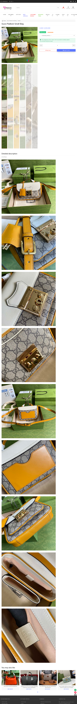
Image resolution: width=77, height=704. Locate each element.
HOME (4, 14)
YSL (68, 14)
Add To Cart (67, 50)
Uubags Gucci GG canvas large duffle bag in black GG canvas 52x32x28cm (29, 687)
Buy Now (48, 50)
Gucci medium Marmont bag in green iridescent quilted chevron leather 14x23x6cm (66, 687)
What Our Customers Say (46, 701)
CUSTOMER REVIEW (33, 15)
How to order (4, 701)
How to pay (23, 701)
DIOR (63, 14)
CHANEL (57, 14)
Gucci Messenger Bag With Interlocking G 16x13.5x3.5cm (48, 687)
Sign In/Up (68, 8)
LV (52, 14)
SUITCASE (18, 14)
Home (4, 20)
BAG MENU (10, 14)
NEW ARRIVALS (25, 15)
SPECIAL (48, 14)
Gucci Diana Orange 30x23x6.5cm (10, 686)
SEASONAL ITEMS (40, 15)
